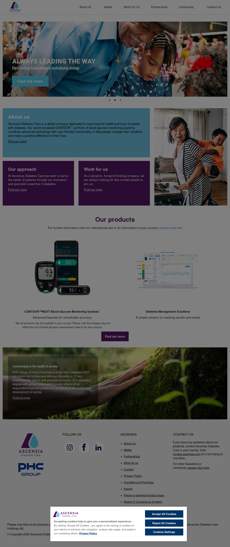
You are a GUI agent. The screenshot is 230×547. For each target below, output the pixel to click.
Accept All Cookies (164, 514)
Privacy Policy (88, 533)
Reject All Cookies (164, 523)
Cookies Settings (164, 532)
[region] (118, 523)
